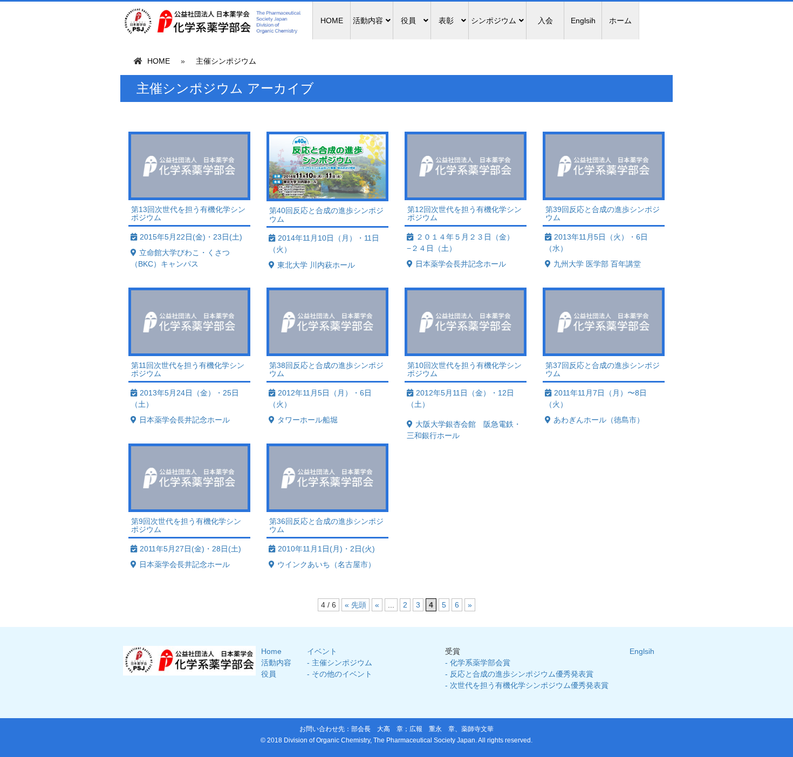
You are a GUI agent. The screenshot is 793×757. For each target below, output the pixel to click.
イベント (322, 651)
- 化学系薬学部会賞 (477, 662)
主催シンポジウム (226, 61)
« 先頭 (355, 605)
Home (271, 651)
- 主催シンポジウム (339, 662)
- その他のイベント (339, 674)
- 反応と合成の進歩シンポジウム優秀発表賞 (519, 674)
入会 (545, 20)
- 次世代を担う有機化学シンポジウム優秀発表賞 (527, 685)
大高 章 (390, 729)
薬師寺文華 (477, 729)
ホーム (620, 20)
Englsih (583, 20)
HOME (331, 20)
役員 (268, 674)
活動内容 (276, 662)
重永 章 (442, 729)
